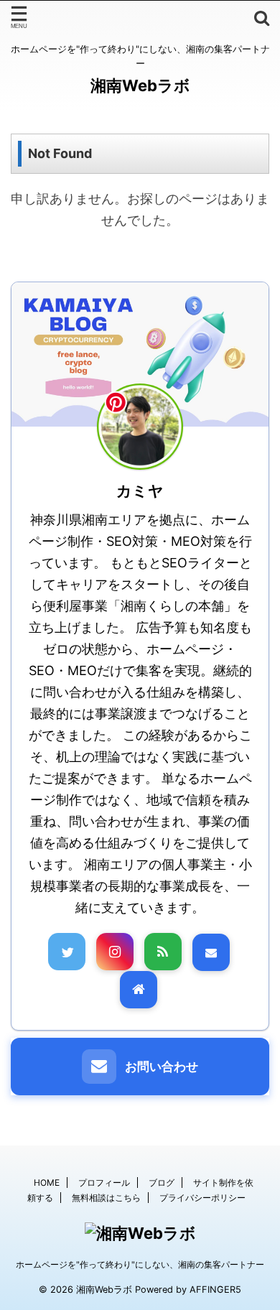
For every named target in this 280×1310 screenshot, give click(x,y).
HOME (47, 1182)
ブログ (161, 1182)
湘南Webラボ (140, 85)
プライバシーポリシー (202, 1197)
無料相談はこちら (106, 1197)
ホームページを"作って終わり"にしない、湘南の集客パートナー (140, 1264)
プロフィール (104, 1182)
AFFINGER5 (215, 1289)
